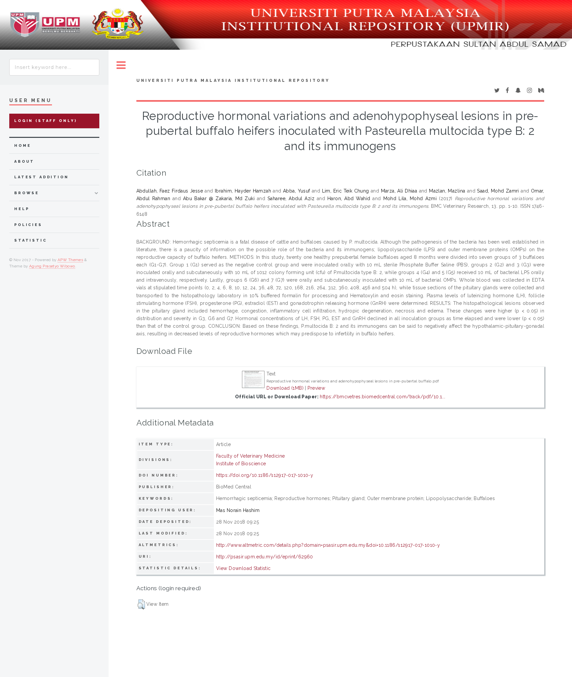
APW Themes (70, 259)
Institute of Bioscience (241, 463)
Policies (28, 225)
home (22, 145)
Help (21, 209)
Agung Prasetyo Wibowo (52, 266)
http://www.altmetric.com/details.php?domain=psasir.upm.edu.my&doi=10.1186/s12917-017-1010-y (328, 545)
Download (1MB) (285, 388)
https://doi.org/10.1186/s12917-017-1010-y (264, 475)
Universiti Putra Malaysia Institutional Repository (233, 80)
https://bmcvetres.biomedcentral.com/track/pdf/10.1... (382, 396)
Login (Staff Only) (45, 121)
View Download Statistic (243, 568)
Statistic (30, 240)
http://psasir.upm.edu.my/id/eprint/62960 (264, 556)
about (24, 161)
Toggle (121, 65)
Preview (316, 388)
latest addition (41, 177)
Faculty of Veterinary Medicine (250, 456)
